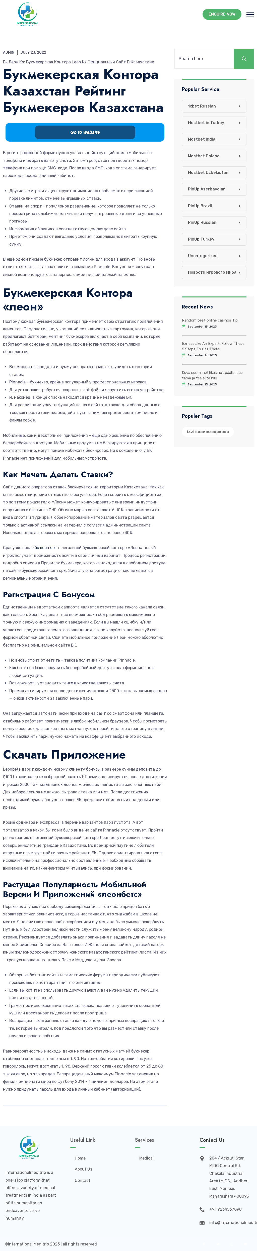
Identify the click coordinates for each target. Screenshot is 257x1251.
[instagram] (231, 1244)
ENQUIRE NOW (222, 14)
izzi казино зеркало (208, 431)
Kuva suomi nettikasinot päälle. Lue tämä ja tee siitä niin (212, 375)
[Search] (244, 59)
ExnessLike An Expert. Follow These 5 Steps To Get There (213, 346)
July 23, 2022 (33, 52)
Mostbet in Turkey (206, 122)
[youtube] (245, 1244)
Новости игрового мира (212, 272)
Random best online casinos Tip (210, 320)
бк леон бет (46, 547)
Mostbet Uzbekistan (208, 172)
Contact (82, 1180)
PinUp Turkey (201, 239)
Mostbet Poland (204, 156)
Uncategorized (203, 255)
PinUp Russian (202, 222)
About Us (83, 1169)
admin (8, 52)
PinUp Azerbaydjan (207, 189)
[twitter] (217, 1244)
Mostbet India (201, 139)
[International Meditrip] (27, 14)
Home (80, 1158)
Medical (146, 1158)
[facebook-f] (204, 1244)
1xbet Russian (202, 106)
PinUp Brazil (200, 205)
